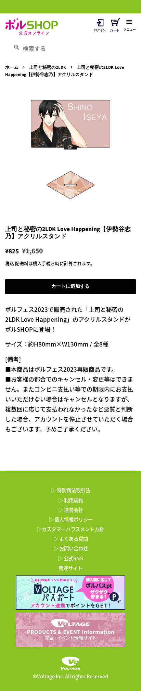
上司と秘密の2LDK (47, 67)
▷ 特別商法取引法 (70, 490)
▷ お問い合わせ (70, 548)
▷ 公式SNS (70, 558)
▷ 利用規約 (70, 500)
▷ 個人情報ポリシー (71, 519)
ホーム (11, 67)
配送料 (21, 263)
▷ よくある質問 (70, 538)
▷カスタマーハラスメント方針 (70, 529)
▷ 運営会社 (70, 510)
